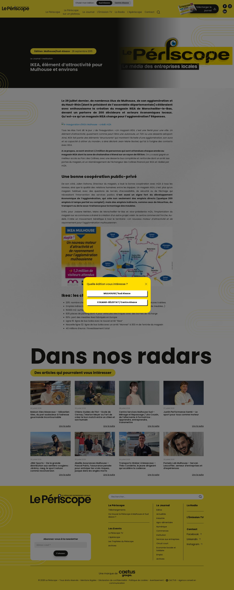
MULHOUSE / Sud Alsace (117, 293)
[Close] (146, 284)
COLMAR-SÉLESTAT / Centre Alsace (117, 302)
